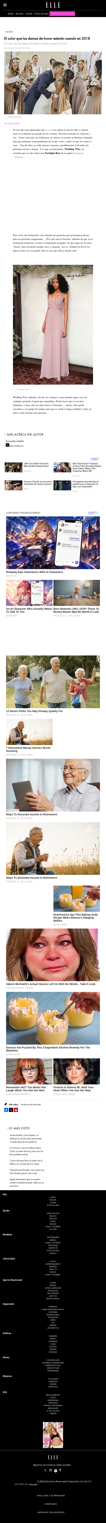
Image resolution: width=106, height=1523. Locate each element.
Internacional (53, 1315)
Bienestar (53, 1248)
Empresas (53, 1307)
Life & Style (9, 1258)
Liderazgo (53, 1381)
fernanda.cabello (15, 441)
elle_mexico (52, 1469)
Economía (53, 1312)
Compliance (51, 1504)
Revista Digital (53, 1298)
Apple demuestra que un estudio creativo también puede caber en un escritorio (27, 1182)
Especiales (53, 1387)
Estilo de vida (41, 13)
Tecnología (53, 1317)
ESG (53, 1323)
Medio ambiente (53, 1395)
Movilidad (53, 1403)
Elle (5, 1194)
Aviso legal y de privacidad (51, 1495)
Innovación (53, 1408)
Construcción (53, 1360)
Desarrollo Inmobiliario (53, 1363)
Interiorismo (53, 1371)
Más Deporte (53, 1293)
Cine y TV (53, 1269)
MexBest (7, 1234)
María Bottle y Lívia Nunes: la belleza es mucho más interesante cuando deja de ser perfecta (26, 1138)
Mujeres (53, 1325)
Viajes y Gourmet (53, 1226)
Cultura (53, 1229)
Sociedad (53, 1352)
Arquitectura (53, 1368)
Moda (11, 13)
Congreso (53, 1341)
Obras (53, 1320)
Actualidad (53, 1379)
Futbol (53, 1283)
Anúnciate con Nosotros (51, 1512)
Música (53, 1272)
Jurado (53, 1253)
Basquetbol (53, 1291)
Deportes (53, 1266)
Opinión (53, 1349)
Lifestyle (53, 1296)
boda (47, 129)
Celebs (29, 13)
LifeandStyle (53, 1328)
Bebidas (53, 1240)
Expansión (8, 1303)
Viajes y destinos (53, 1243)
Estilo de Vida (53, 1250)
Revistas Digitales (63, 13)
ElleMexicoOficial (62, 1469)
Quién (6, 1210)
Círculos (53, 1218)
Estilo (53, 1261)
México (53, 1339)
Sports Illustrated (12, 1279)
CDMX (53, 1344)
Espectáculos (53, 1213)
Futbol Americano (53, 1288)
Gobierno (53, 1336)
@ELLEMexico (16, 445)
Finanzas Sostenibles (53, 1405)
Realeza (53, 1216)
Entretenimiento (53, 1264)
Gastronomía (53, 1237)
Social (53, 1397)
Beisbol (53, 1285)
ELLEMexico (45, 1470)
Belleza (19, 13)
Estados (53, 1347)
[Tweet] (11, 1110)
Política (7, 1333)
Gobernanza (53, 1400)
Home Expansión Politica (53, 1309)
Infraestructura (53, 1365)
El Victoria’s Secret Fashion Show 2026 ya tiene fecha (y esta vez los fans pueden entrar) (26, 1151)
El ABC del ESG (53, 1411)
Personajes (53, 1245)
